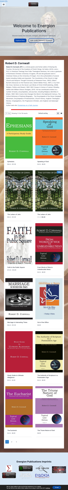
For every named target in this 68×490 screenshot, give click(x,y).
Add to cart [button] (11, 273)
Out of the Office (43, 322)
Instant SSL (4, 1)
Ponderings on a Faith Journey (28, 105)
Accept (57, 487)
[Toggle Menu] (3, 4)
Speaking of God (43, 161)
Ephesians (10, 161)
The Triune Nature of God (46, 430)
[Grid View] (58, 113)
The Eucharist (12, 430)
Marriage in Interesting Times (17, 322)
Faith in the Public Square (16, 267)
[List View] (61, 113)
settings (48, 488)
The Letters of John (14, 214)
